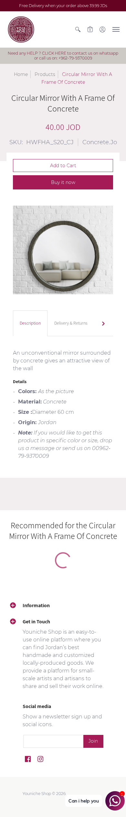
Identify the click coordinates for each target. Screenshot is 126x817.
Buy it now (63, 182)
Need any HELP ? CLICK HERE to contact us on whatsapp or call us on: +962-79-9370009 (63, 55)
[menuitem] (78, 29)
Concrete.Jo (99, 142)
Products (45, 74)
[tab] (30, 323)
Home (21, 74)
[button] (78, 29)
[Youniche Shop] (21, 29)
